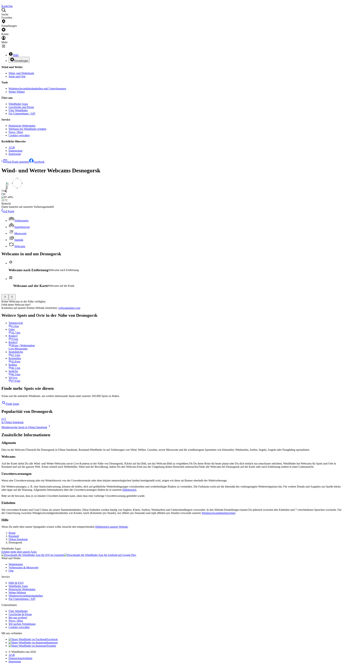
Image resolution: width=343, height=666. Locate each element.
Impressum (15, 153)
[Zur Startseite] (1, 2)
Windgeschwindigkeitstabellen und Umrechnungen (37, 88)
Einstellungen (21, 60)
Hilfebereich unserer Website (111, 526)
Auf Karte (8, 211)
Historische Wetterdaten (22, 125)
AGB (12, 147)
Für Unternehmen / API (22, 113)
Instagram (52, 642)
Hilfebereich (129, 489)
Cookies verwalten (19, 135)
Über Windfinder (18, 110)
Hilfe (16, 55)
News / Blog (16, 132)
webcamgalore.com (69, 307)
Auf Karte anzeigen (18, 161)
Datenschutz (16, 150)
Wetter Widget (17, 91)
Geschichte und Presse (21, 107)
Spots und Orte (17, 76)
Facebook (38, 161)
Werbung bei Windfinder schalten (27, 128)
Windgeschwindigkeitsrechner (218, 513)
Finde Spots (12, 403)
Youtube (51, 645)
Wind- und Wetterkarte (21, 73)
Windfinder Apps (18, 103)
